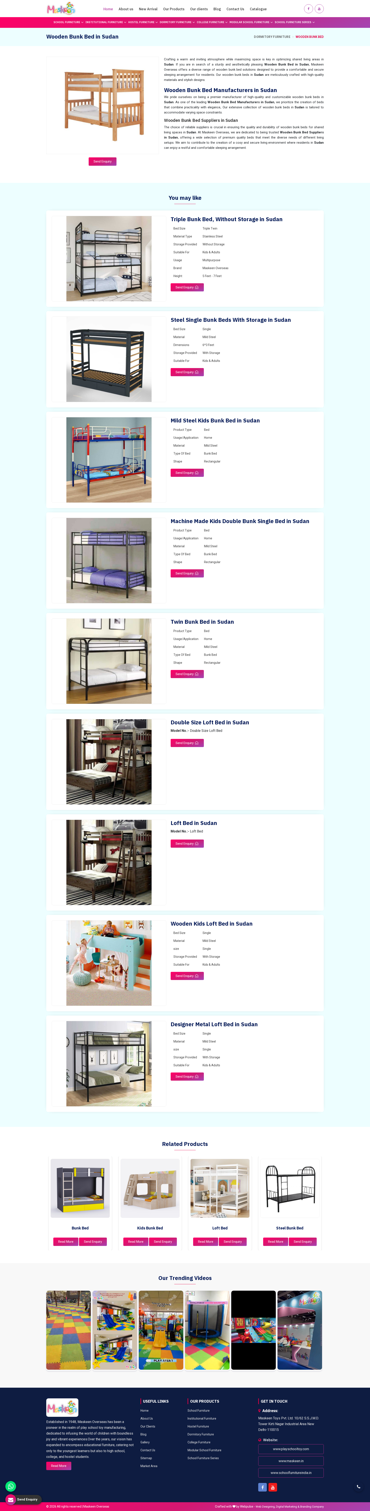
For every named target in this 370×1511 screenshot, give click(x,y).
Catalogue (258, 9)
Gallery (145, 1442)
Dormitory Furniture (175, 22)
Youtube (273, 1487)
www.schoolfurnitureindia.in (291, 1473)
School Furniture (67, 22)
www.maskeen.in (291, 1461)
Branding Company (312, 1506)
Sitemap (146, 1458)
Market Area (148, 1466)
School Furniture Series (293, 22)
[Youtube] (319, 8)
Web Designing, (265, 1506)
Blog (217, 9)
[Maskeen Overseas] (61, 8)
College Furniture (210, 22)
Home (108, 9)
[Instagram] (68, 1331)
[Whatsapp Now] (10, 1486)
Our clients (199, 9)
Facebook (262, 1487)
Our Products (174, 9)
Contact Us (235, 9)
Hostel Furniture (141, 22)
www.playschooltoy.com (291, 1449)
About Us (146, 1418)
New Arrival (148, 9)
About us (126, 9)
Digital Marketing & (288, 1506)
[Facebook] (308, 8)
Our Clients (147, 1426)
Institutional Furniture (104, 22)
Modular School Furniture (249, 22)
